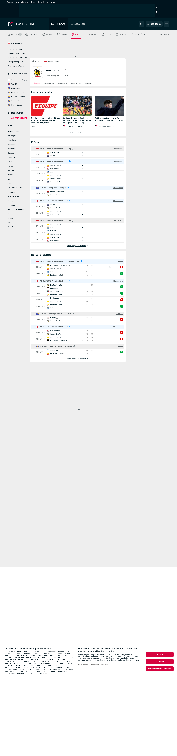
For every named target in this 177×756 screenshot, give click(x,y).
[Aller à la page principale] (23, 24)
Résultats (62, 83)
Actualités (49, 83)
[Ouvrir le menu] (166, 24)
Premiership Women (16, 66)
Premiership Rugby (15, 49)
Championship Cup (15, 62)
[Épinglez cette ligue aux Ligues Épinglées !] (73, 148)
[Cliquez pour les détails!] (77, 154)
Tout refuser (159, 661)
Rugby (38, 61)
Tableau (88, 83)
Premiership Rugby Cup (17, 57)
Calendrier (76, 83)
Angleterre (53, 61)
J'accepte (159, 654)
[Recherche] (141, 24)
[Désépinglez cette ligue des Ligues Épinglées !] (70, 161)
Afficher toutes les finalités (159, 669)
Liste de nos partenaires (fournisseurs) (93, 665)
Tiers (45, 673)
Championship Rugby (16, 53)
